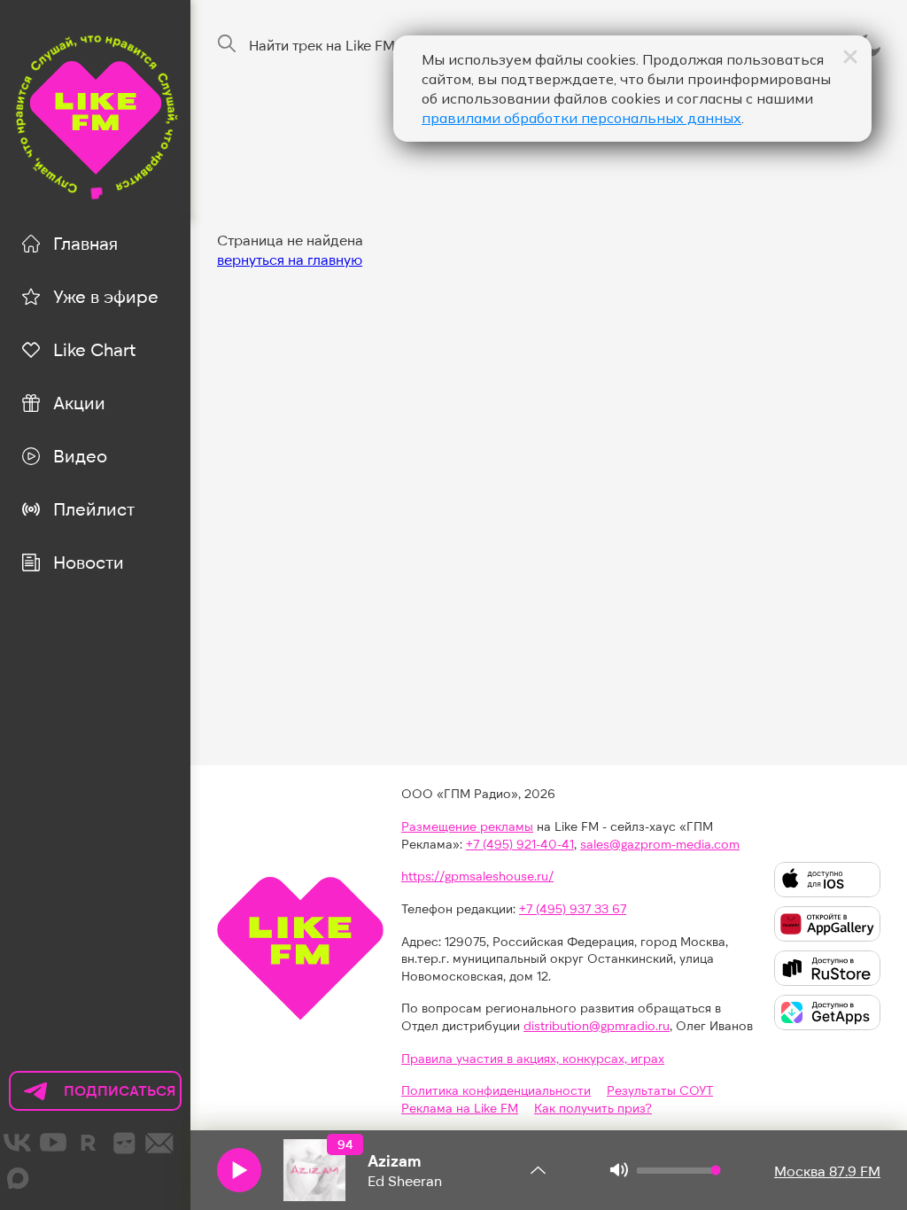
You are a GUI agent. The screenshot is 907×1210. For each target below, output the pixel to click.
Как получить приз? (593, 1107)
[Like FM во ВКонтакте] (17, 1142)
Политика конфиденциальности (496, 1090)
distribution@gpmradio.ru (596, 1025)
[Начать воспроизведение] (239, 1170)
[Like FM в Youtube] (53, 1142)
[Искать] (227, 44)
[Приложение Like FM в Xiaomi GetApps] (827, 1012)
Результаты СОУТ (660, 1090)
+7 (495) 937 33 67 (572, 908)
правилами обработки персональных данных (581, 118)
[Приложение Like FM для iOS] (827, 879)
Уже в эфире (106, 295)
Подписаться (93, 1096)
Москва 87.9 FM (827, 1170)
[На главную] (95, 114)
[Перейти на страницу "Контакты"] (159, 1142)
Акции (79, 402)
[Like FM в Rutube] (88, 1142)
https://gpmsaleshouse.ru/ (477, 875)
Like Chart (94, 349)
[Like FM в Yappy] (124, 1142)
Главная (85, 242)
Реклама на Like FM (459, 1107)
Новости (88, 561)
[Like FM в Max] (17, 1178)
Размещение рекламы (467, 826)
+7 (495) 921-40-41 (520, 843)
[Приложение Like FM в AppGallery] (827, 924)
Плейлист (94, 508)
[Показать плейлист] (538, 1170)
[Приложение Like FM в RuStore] (827, 968)
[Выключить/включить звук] (619, 1170)
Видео (80, 455)
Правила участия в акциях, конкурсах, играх (532, 1058)
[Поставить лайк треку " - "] (314, 1170)
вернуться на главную (289, 259)
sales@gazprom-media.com (660, 843)
